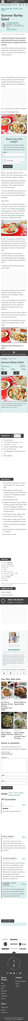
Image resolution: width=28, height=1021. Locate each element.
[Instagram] (7, 973)
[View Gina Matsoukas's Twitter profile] (13, 646)
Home (3, 8)
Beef (2, 983)
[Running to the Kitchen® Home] (9, 4)
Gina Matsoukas (13, 22)
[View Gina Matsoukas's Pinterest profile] (15, 646)
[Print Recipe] (16, 373)
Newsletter (4, 1012)
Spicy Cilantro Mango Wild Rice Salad (7, 734)
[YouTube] (10, 973)
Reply (24, 804)
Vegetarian (4, 996)
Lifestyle (18, 978)
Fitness (17, 983)
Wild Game (4, 990)
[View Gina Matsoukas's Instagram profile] (18, 646)
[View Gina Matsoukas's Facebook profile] (10, 646)
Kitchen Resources (20, 981)
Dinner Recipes (4, 979)
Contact (3, 1009)
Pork (2, 988)
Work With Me (5, 1007)
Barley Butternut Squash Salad (20, 703)
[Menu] (26, 4)
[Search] (23, 4)
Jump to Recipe (11, 29)
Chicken (3, 985)
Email (5, 152)
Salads (15, 8)
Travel (17, 986)
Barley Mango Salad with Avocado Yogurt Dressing (20, 735)
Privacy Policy (8, 1019)
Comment (4, 757)
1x (12, 436)
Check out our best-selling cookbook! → (16, 1)
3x (19, 436)
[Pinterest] (20, 973)
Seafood (3, 993)
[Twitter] (17, 973)
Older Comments (7, 921)
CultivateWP (19, 1019)
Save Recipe (7, 166)
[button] (6, 24)
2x (15, 436)
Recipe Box (9, 8)
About (3, 1004)
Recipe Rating (5, 752)
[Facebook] (14, 973)
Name (3, 775)
